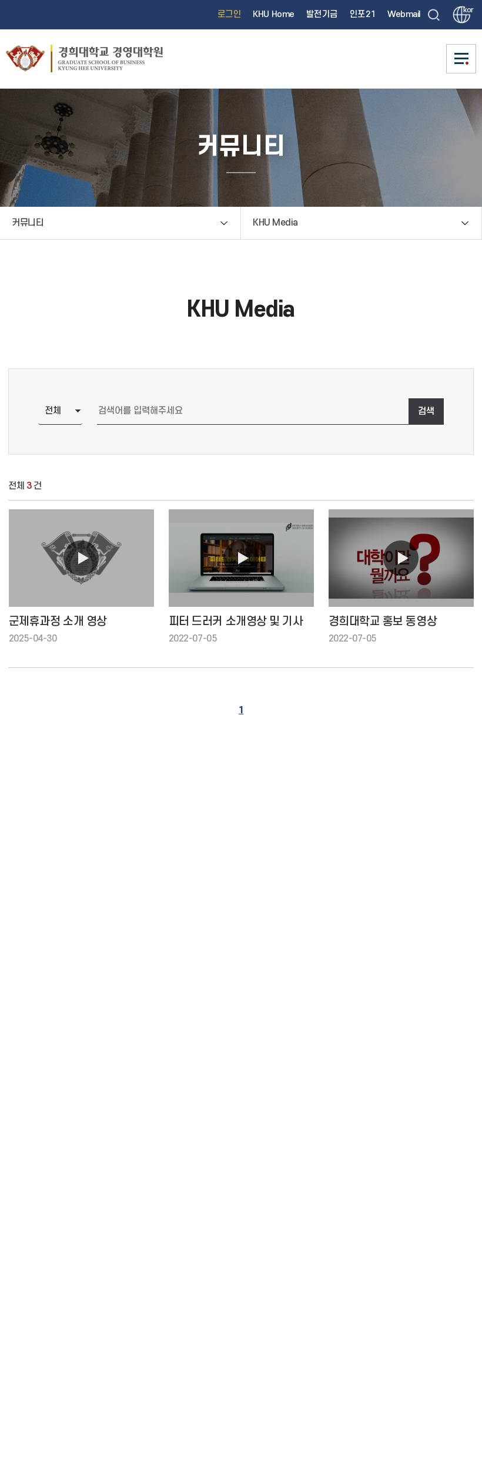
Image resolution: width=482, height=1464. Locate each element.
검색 (426, 412)
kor (466, 10)
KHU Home (273, 14)
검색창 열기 (433, 15)
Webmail (403, 14)
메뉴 (461, 58)
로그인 (229, 14)
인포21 (363, 14)
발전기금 (322, 14)
